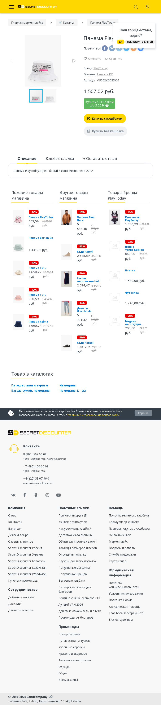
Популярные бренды (72, 574)
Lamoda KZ (105, 74)
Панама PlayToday (41, 217)
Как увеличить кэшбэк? (74, 528)
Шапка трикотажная (134, 248)
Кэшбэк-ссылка (60, 158)
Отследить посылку (72, 554)
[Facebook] (24, 495)
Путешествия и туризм (29, 385)
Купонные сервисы (71, 647)
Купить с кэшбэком (106, 118)
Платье (130, 270)
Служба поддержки (122, 554)
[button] (73, 60)
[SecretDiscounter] (37, 6)
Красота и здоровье (72, 654)
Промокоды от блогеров (75, 617)
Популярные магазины (74, 568)
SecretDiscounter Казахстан (27, 568)
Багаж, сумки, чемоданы (30, 390)
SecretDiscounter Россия (25, 548)
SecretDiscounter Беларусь (26, 561)
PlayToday (100, 68)
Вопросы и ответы (122, 548)
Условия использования (126, 593)
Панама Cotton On (41, 238)
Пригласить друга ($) (72, 515)
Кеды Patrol (85, 251)
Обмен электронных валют (77, 541)
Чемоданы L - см (73, 390)
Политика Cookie (120, 600)
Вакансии (14, 528)
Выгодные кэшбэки (71, 580)
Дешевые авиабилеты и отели (79, 611)
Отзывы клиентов (20, 541)
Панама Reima (38, 321)
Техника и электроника (74, 660)
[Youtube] (58, 495)
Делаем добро (18, 535)
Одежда (64, 667)
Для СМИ (14, 604)
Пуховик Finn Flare (86, 219)
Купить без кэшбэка (107, 131)
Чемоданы (68, 385)
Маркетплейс (118, 541)
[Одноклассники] (36, 495)
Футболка (132, 292)
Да (120, 41)
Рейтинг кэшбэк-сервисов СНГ (79, 598)
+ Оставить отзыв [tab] (100, 158)
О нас (12, 515)
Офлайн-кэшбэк (120, 535)
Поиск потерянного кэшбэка (129, 515)
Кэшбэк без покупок (72, 522)
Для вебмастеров (20, 610)
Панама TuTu (37, 268)
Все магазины (68, 680)
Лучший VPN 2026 (70, 604)
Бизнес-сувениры (121, 619)
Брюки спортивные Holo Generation (88, 280)
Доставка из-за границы (75, 535)
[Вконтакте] (13, 495)
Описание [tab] (27, 158)
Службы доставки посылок (77, 561)
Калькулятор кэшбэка (124, 522)
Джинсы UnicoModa (84, 310)
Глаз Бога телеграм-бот (126, 613)
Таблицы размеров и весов (77, 548)
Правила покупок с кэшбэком (129, 528)
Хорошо (143, 413)
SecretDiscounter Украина (26, 554)
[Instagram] (47, 495)
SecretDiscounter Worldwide (27, 574)
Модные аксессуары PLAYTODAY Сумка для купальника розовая (137, 323)
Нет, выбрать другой (140, 41)
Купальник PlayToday (132, 219)
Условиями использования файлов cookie (93, 415)
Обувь (62, 673)
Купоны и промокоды (23, 580)
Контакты (15, 522)
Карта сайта (117, 561)
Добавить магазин (21, 597)
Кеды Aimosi (85, 342)
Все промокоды (69, 634)
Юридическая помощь (124, 607)
